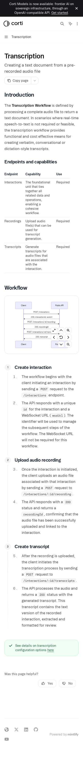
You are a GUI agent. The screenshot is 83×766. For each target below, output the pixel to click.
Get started (59, 12)
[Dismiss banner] (76, 8)
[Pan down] (61, 344)
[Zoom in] (68, 330)
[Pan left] (54, 337)
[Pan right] (68, 337)
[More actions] (77, 24)
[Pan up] (61, 330)
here (50, 650)
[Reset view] (61, 337)
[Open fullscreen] (54, 330)
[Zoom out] (68, 344)
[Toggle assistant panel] (70, 24)
